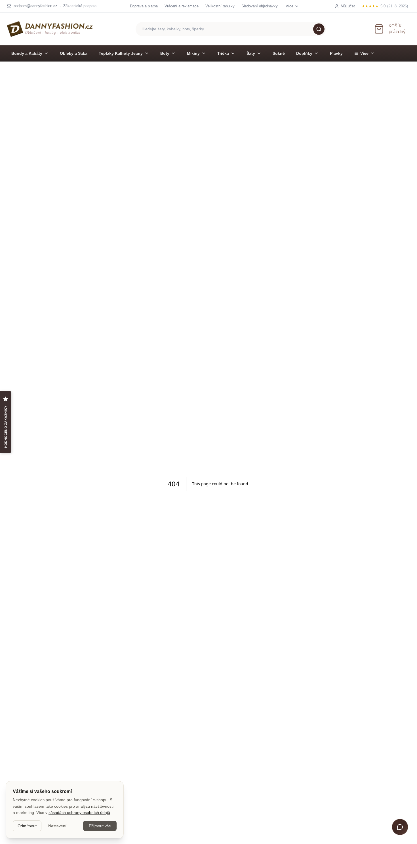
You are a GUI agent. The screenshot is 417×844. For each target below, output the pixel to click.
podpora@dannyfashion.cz (35, 6)
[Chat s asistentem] (400, 827)
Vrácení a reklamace (182, 6)
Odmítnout (27, 826)
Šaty (251, 53)
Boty (164, 53)
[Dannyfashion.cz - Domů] (50, 29)
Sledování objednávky (259, 6)
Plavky (336, 53)
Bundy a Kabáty (26, 53)
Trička (223, 53)
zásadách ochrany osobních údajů (79, 812)
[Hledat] (319, 29)
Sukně (279, 53)
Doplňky (304, 53)
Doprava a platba (144, 6)
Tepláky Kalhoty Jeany (121, 53)
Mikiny (193, 53)
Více (364, 53)
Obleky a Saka (73, 53)
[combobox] (231, 29)
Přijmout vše (100, 826)
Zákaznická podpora (79, 6)
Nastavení (57, 826)
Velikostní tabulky (220, 6)
